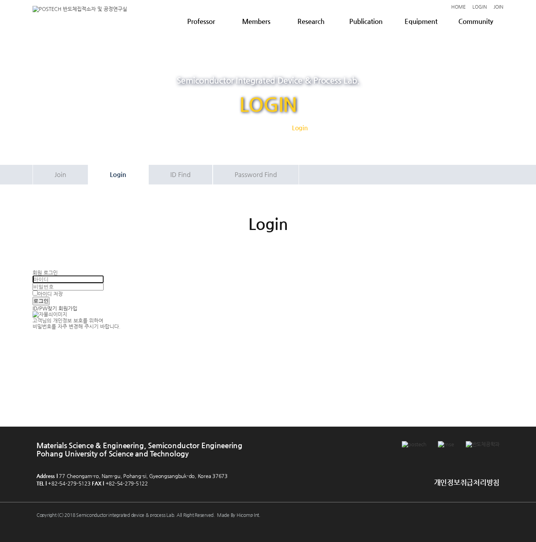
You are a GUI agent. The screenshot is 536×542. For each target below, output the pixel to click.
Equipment (421, 21)
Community (475, 21)
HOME (458, 6)
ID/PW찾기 (45, 308)
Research (311, 21)
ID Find (180, 174)
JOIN (498, 6)
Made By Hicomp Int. (239, 515)
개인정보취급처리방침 (467, 482)
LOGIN (479, 6)
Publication (366, 21)
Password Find (256, 174)
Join (60, 174)
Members (256, 21)
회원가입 (67, 308)
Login (118, 174)
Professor (201, 21)
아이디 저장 (50, 294)
